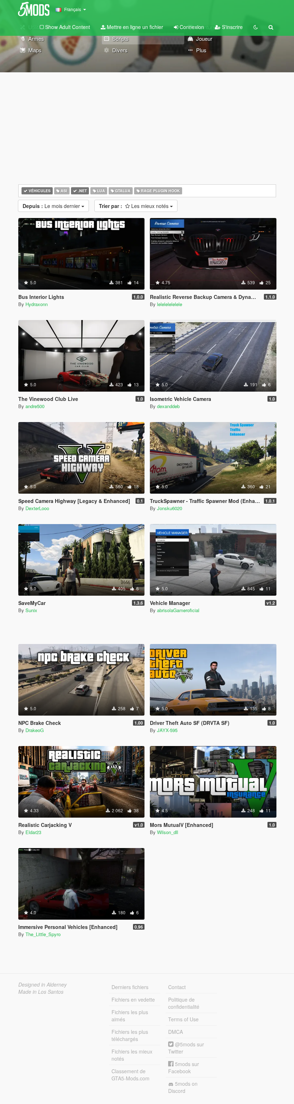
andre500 (34, 406)
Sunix (31, 610)
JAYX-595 (167, 730)
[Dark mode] (255, 27)
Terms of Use (183, 1019)
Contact (177, 987)
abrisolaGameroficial (178, 610)
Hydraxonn (36, 304)
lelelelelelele (169, 304)
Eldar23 (33, 832)
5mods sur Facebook (183, 1067)
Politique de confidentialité (183, 1003)
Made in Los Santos (40, 991)
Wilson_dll (167, 832)
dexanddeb (168, 406)
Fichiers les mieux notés (132, 1055)
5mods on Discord (183, 1087)
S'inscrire (231, 26)
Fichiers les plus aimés (130, 1015)
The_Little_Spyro (43, 934)
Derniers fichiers (130, 987)
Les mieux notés (134, 205)
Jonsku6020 (169, 508)
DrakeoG (34, 730)
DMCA (175, 1031)
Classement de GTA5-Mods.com (131, 1074)
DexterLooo (37, 508)
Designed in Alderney (42, 984)
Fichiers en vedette (133, 999)
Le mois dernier (52, 205)
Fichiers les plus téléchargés (130, 1035)
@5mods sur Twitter (186, 1048)
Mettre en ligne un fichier (134, 26)
